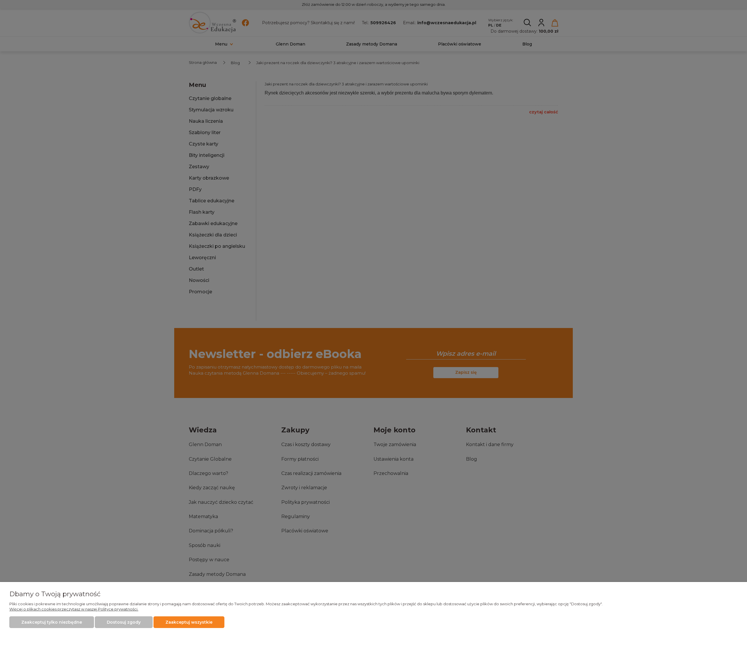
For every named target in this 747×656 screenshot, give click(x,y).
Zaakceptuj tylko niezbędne (51, 622)
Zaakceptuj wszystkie (188, 622)
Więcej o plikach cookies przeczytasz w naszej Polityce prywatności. (73, 609)
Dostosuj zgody (124, 622)
